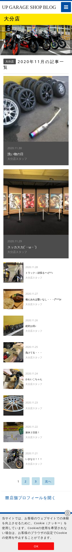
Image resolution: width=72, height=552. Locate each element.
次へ (48, 481)
